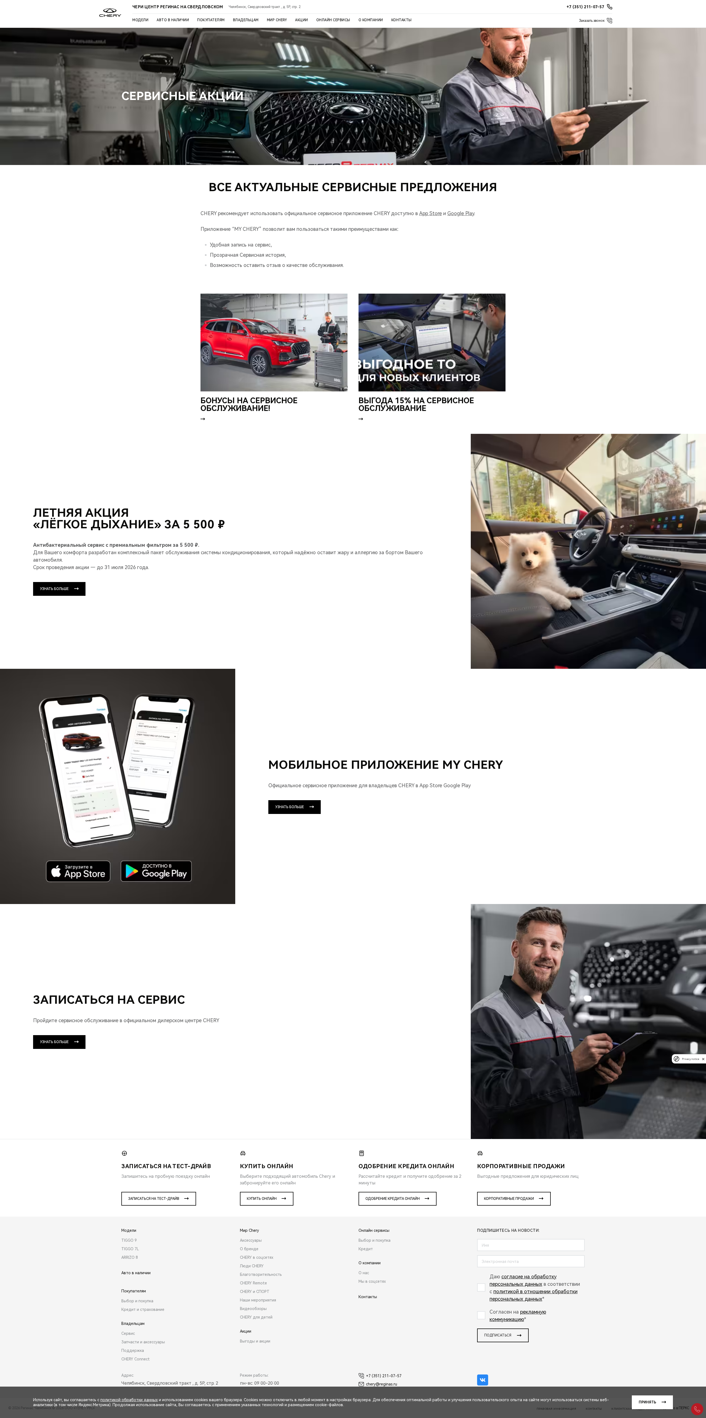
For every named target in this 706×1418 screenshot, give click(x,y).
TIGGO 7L (130, 1249)
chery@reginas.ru (381, 1384)
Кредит (366, 1249)
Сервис (128, 1333)
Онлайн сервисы (333, 20)
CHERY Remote (253, 1283)
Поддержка (132, 1350)
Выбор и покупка (137, 1301)
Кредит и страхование (142, 1309)
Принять (647, 1402)
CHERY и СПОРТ (254, 1291)
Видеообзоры (253, 1308)
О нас (364, 1273)
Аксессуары (251, 1240)
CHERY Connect (135, 1359)
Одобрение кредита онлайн (392, 1199)
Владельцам (246, 20)
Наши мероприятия (258, 1300)
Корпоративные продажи (509, 1199)
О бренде (249, 1249)
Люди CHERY (252, 1266)
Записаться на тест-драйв (153, 1199)
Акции (301, 20)
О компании (371, 20)
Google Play (460, 213)
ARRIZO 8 (129, 1257)
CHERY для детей (256, 1317)
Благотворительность (261, 1274)
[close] (703, 1059)
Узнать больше (54, 589)
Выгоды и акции (255, 1341)
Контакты (401, 20)
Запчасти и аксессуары (143, 1342)
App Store (430, 213)
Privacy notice (690, 1058)
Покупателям (211, 20)
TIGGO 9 (129, 1240)
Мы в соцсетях (372, 1281)
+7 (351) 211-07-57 (384, 1376)
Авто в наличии (173, 20)
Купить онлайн (262, 1199)
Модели (140, 20)
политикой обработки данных (129, 1400)
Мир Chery (277, 20)
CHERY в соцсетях (256, 1257)
